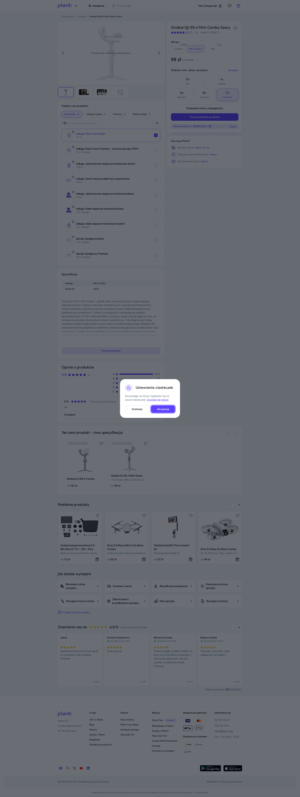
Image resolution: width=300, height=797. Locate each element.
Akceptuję (163, 409)
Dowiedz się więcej (157, 399)
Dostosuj (137, 409)
